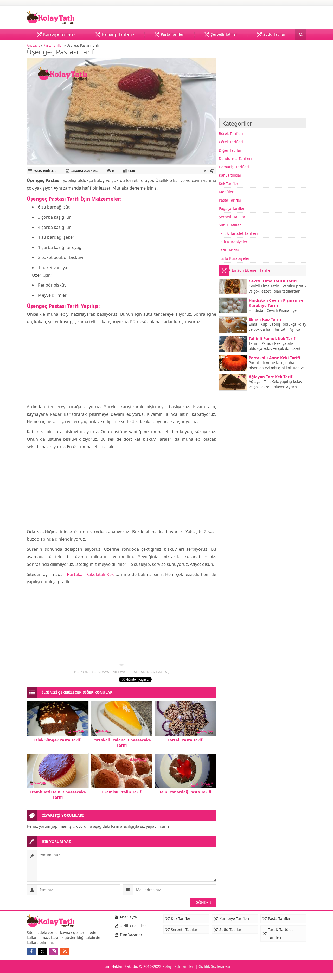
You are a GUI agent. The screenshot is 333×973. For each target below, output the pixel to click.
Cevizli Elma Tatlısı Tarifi (273, 280)
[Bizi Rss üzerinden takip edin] (64, 951)
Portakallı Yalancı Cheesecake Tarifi (121, 742)
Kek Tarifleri (229, 183)
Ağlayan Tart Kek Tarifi (271, 376)
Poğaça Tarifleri (232, 208)
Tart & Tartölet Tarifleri (238, 233)
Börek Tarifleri (231, 133)
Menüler (226, 191)
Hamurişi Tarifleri (234, 166)
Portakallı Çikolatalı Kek (90, 574)
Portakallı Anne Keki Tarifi (274, 357)
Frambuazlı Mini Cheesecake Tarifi (58, 794)
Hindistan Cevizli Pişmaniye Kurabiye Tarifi (276, 302)
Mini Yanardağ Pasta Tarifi (185, 791)
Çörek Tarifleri (231, 141)
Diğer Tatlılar (230, 150)
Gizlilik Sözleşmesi (214, 966)
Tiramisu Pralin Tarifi (121, 791)
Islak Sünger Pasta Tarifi (57, 739)
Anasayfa (33, 45)
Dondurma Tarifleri (235, 158)
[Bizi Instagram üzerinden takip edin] (53, 951)
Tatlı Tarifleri (229, 250)
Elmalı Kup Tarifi (265, 319)
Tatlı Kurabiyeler (233, 241)
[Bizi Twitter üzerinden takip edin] (42, 951)
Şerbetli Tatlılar (232, 216)
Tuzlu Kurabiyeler (234, 258)
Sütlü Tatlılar (230, 225)
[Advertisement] (121, 364)
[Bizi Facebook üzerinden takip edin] (31, 951)
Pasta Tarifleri (53, 45)
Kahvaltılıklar (230, 175)
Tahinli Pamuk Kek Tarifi (272, 338)
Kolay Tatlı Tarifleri (178, 966)
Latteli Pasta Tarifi (185, 739)
